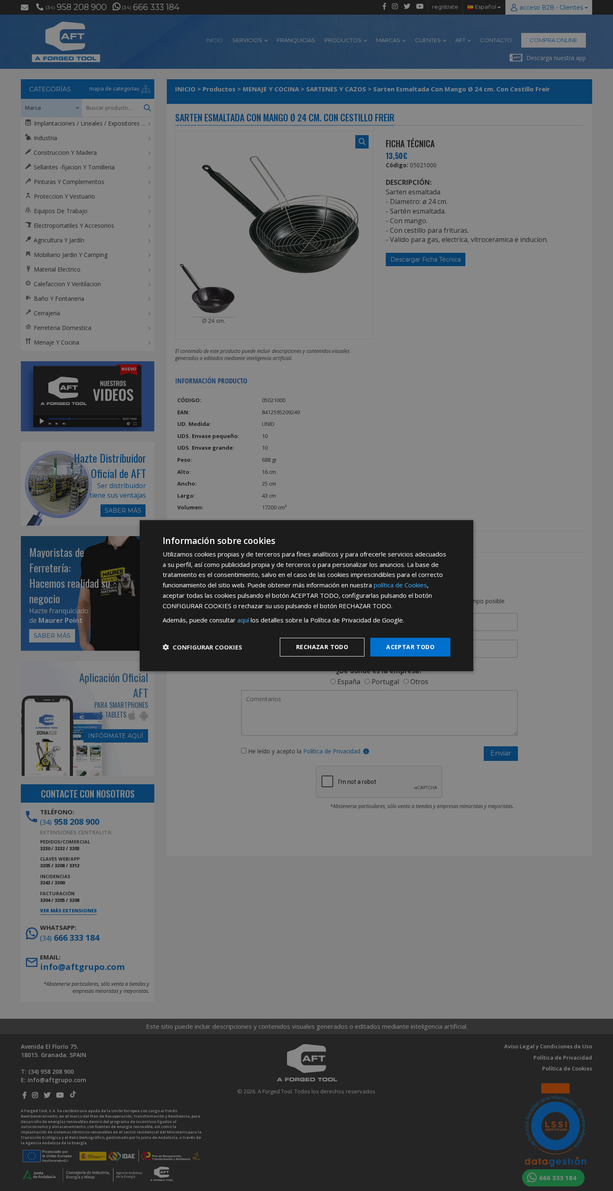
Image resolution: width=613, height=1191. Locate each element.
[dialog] (306, 595)
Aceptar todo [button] (410, 647)
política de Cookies (400, 585)
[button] (202, 647)
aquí (243, 620)
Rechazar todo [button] (322, 647)
